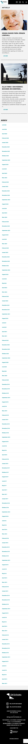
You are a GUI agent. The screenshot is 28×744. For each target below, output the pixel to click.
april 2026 (4, 133)
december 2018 (6, 424)
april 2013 (4, 679)
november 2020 (6, 349)
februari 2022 (5, 296)
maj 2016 (4, 525)
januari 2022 (5, 300)
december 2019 (6, 384)
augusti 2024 (5, 204)
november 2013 (6, 648)
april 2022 (4, 287)
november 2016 (6, 503)
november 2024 (6, 195)
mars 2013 (4, 683)
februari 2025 (5, 182)
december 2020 (6, 344)
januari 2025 (5, 186)
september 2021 (6, 314)
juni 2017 (4, 481)
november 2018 (6, 428)
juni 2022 (4, 278)
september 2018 (6, 437)
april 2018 (4, 454)
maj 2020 (4, 371)
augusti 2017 (5, 476)
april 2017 (4, 490)
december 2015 (6, 547)
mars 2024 (4, 217)
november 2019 (6, 388)
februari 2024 (5, 221)
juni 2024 (4, 208)
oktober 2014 (5, 604)
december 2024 (6, 191)
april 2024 (4, 213)
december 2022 (6, 256)
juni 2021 (4, 327)
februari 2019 (5, 415)
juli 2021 (4, 322)
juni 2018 (4, 446)
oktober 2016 (5, 507)
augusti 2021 (5, 318)
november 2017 (6, 468)
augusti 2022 (5, 274)
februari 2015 (5, 586)
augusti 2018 (5, 441)
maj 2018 (4, 450)
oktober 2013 (5, 652)
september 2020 (6, 358)
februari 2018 (5, 459)
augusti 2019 (5, 402)
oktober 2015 (5, 556)
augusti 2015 (5, 564)
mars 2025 (4, 177)
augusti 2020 (5, 362)
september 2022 (6, 270)
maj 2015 (4, 573)
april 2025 (4, 173)
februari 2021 (5, 340)
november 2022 (6, 261)
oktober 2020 (5, 353)
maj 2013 (4, 674)
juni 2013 (4, 670)
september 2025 (6, 160)
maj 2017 (4, 485)
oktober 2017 (5, 472)
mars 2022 (4, 292)
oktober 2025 (5, 155)
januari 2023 (5, 252)
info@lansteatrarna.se (14, 717)
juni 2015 (4, 569)
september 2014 (6, 608)
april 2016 (4, 529)
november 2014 (6, 600)
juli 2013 (4, 665)
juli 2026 (4, 125)
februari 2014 (5, 635)
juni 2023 (4, 239)
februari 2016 (5, 538)
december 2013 (6, 643)
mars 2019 (4, 410)
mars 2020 (4, 375)
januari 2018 (5, 463)
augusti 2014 (5, 613)
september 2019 (6, 397)
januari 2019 (5, 419)
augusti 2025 (5, 164)
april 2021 (4, 331)
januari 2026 (5, 142)
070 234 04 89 (14, 712)
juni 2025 (4, 169)
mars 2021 (4, 336)
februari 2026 (5, 138)
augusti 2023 (5, 235)
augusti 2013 (5, 661)
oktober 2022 (5, 265)
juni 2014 (4, 617)
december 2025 (6, 147)
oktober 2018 (5, 432)
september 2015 (6, 560)
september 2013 (6, 657)
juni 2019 (4, 406)
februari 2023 (5, 248)
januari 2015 (5, 591)
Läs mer (5, 56)
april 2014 (4, 626)
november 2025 (6, 151)
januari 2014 (5, 639)
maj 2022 (4, 283)
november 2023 (6, 226)
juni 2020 (4, 366)
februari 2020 (5, 380)
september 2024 (6, 199)
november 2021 (6, 309)
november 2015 (6, 551)
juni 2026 (4, 129)
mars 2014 (4, 630)
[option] (14, 731)
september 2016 (6, 512)
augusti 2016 (5, 516)
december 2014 (6, 595)
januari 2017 (5, 498)
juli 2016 (4, 520)
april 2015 (4, 578)
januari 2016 (5, 542)
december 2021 (6, 305)
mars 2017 (4, 494)
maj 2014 (4, 621)
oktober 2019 (5, 393)
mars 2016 (4, 534)
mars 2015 (4, 582)
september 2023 (6, 230)
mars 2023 (4, 243)
